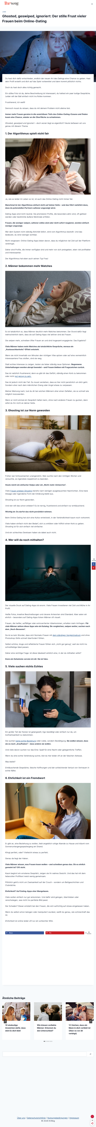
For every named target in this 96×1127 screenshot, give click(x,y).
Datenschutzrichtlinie (36, 1118)
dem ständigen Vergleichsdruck (67, 635)
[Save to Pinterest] (94, 568)
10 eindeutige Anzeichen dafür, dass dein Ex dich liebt (15, 1028)
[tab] (44, 1041)
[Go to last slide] (5, 1021)
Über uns (21, 1118)
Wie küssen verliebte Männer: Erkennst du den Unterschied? (46, 1028)
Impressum (74, 1118)
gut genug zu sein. (23, 376)
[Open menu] (92, 4)
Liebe (4, 12)
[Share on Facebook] (94, 564)
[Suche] (90, 1054)
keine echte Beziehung (26, 741)
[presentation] (16, 1011)
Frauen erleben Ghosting (21, 491)
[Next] (90, 1021)
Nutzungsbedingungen (57, 1118)
